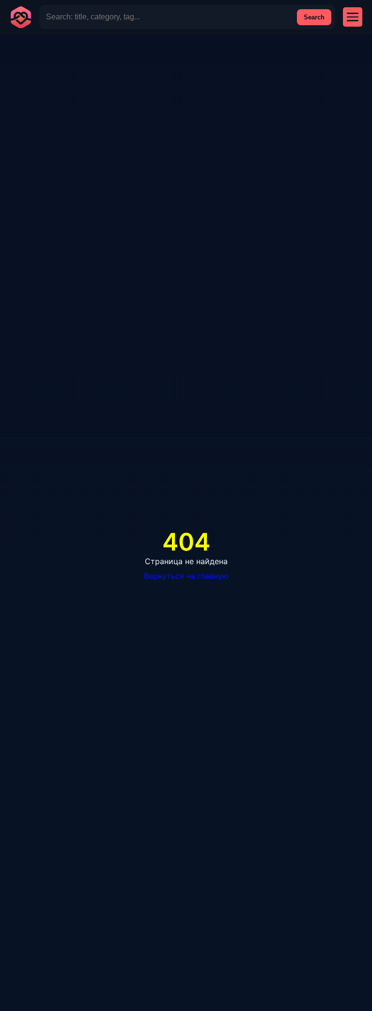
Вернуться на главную (186, 576)
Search (314, 17)
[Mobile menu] (352, 17)
